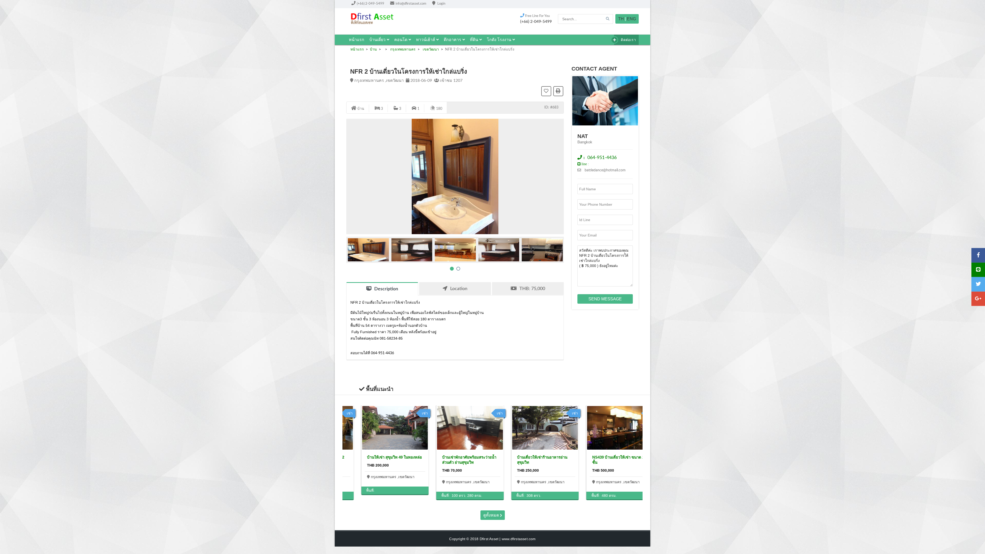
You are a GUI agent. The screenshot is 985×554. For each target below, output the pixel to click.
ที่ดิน (474, 39)
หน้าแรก (356, 39)
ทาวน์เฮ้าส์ (425, 39)
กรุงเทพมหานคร (402, 49)
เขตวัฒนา (430, 49)
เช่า (410, 413)
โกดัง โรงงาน (499, 39)
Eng (631, 19)
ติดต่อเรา (628, 40)
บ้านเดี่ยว (377, 39)
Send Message (605, 299)
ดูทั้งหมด (491, 515)
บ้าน (373, 49)
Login (441, 3)
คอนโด (400, 39)
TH (621, 19)
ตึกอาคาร (452, 39)
